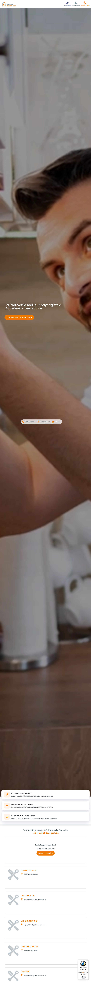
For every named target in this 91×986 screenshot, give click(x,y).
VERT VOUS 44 (27, 895)
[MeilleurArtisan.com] (9, 4)
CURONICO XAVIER (29, 946)
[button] (85, 3)
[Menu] (87, 961)
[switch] (83, 977)
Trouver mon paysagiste (19, 317)
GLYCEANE (25, 971)
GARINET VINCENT (29, 870)
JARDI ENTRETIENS (29, 921)
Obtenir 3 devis (45, 853)
